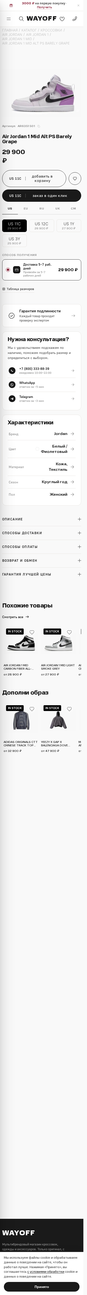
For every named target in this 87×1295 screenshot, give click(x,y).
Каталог (29, 30)
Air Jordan (12, 34)
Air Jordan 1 (37, 34)
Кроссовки (51, 30)
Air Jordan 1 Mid (17, 39)
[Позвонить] (75, 19)
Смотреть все (12, 617)
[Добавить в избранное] (32, 632)
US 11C (14, 225)
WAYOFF (42, 18)
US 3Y (14, 240)
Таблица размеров (20, 289)
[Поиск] (21, 19)
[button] (75, 178)
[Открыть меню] (9, 19)
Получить (44, 7)
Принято (42, 1287)
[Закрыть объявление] (78, 5)
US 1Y (69, 225)
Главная (10, 30)
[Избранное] (62, 19)
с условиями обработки (45, 1272)
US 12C (42, 225)
